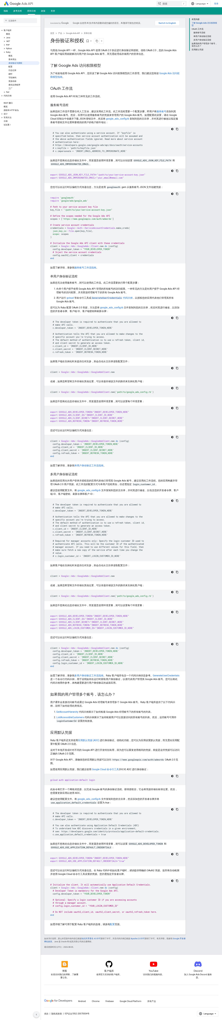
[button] (19, 30)
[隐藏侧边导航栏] (36, 1015)
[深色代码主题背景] (172, 129)
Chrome (96, 1001)
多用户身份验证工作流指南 (88, 675)
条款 (46, 1013)
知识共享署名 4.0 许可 (91, 938)
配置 (112, 924)
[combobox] (171, 3)
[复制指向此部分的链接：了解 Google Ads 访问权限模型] (104, 66)
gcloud (70, 297)
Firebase (110, 1001)
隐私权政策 (56, 1013)
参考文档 (17, 11)
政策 (43, 11)
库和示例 (31, 11)
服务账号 (161, 111)
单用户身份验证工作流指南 (88, 465)
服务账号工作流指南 (85, 267)
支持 (53, 11)
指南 (6, 11)
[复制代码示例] (177, 129)
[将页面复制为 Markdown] (97, 41)
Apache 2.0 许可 (138, 938)
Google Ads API (73, 33)
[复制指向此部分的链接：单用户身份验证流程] (80, 276)
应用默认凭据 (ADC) (88, 740)
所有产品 (151, 1001)
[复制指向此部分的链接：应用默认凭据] (75, 733)
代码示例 (112, 297)
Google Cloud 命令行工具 (105, 769)
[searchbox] (20, 20)
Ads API (27, 4)
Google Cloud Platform (130, 1001)
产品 (60, 33)
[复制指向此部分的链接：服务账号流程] (71, 105)
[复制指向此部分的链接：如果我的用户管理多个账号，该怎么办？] (119, 694)
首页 (52, 33)
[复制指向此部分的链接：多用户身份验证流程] (80, 474)
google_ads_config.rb (117, 118)
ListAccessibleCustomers (70, 717)
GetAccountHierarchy (67, 711)
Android (82, 1001)
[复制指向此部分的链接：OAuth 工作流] (76, 89)
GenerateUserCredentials (166, 675)
